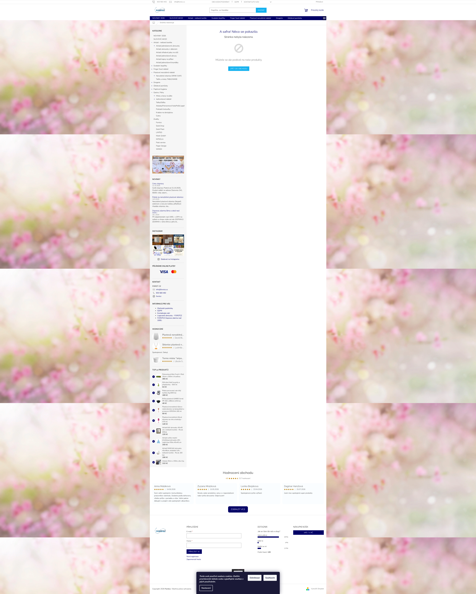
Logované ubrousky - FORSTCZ (169, 315)
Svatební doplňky (160, 66)
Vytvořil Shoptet (317, 589)
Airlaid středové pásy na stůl (167, 52)
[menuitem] (158, 18)
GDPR (236, 2)
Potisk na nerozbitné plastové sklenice (167, 197)
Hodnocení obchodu (238, 473)
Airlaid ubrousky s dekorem (166, 49)
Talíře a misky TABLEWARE (166, 79)
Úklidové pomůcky (161, 86)
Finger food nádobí (161, 69)
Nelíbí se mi (262, 546)
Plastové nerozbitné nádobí (164, 72)
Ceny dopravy (158, 184)
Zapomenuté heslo (194, 559)
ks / (308, 533)
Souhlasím (270, 577)
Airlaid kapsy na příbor (164, 59)
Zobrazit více (238, 509)
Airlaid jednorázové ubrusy (166, 56)
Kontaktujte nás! (251, 2)
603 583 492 (161, 293)
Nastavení (206, 588)
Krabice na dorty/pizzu (164, 112)
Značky (156, 119)
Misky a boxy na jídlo (164, 96)
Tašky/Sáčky (160, 102)
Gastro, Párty (159, 92)
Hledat (261, 10)
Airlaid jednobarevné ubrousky (168, 46)
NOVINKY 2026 (160, 36)
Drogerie (157, 82)
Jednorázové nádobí (163, 99)
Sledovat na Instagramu (170, 259)
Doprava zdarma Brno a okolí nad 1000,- (165, 212)
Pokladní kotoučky (163, 109)
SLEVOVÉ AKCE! (160, 39)
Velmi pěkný (262, 535)
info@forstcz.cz (162, 289)
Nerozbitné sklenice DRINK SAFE (169, 76)
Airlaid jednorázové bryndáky (167, 62)
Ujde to (260, 541)
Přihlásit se (194, 552)
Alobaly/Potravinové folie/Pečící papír (170, 106)
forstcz (158, 296)
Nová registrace (192, 556)
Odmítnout (255, 577)
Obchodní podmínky (220, 2)
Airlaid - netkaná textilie (163, 42)
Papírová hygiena (160, 89)
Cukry (158, 116)
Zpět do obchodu (238, 69)
